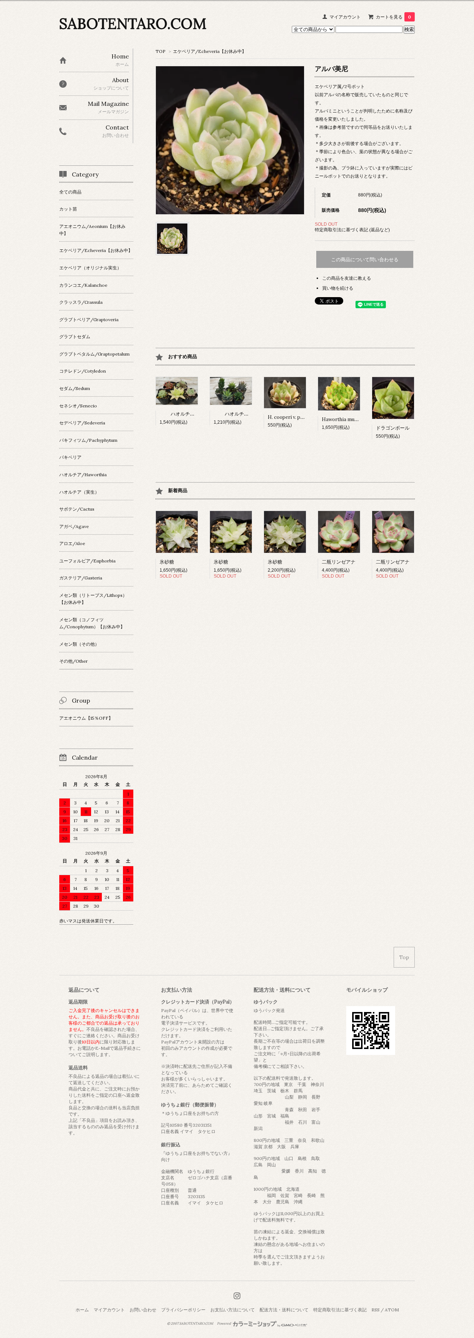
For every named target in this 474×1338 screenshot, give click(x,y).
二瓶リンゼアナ (339, 562)
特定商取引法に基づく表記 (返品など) (352, 229)
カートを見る (393, 17)
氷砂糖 (167, 562)
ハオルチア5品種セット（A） (202, 414)
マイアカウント (345, 17)
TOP (161, 51)
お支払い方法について (232, 1309)
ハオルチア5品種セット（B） (256, 414)
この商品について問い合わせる (364, 259)
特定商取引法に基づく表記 (340, 1309)
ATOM (392, 1309)
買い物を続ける (337, 288)
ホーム (82, 1309)
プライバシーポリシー (183, 1309)
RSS (375, 1309)
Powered (224, 1323)
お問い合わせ (143, 1309)
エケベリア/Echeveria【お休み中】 (209, 51)
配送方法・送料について (284, 1309)
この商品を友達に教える (346, 278)
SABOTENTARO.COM (132, 23)
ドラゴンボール (393, 428)
